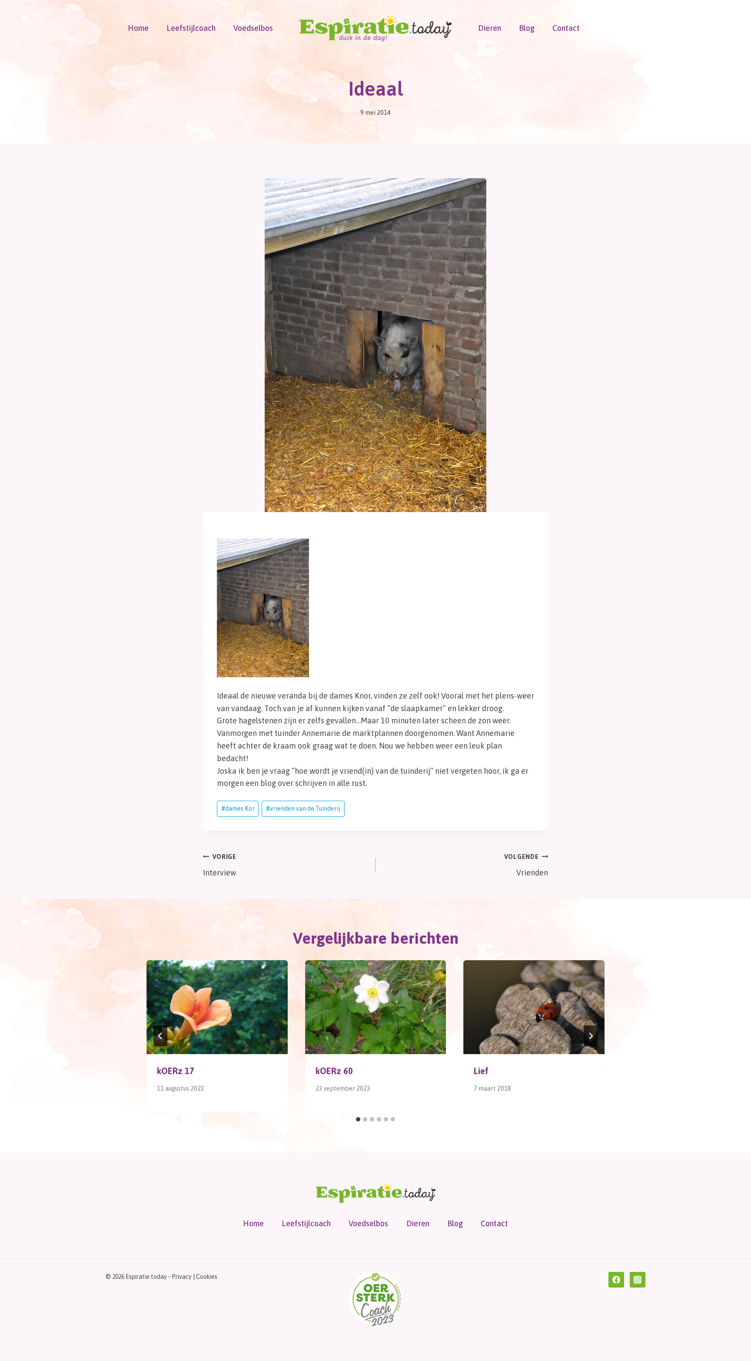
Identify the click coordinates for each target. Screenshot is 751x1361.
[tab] (358, 1119)
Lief (481, 1071)
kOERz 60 (334, 1071)
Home (138, 28)
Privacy (182, 1276)
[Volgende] (591, 1035)
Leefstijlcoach (191, 28)
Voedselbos (253, 28)
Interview (219, 865)
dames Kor (238, 808)
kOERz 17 (175, 1071)
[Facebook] (616, 1280)
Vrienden (526, 865)
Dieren (489, 28)
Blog (527, 28)
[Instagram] (637, 1280)
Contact (566, 28)
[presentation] (217, 1007)
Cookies (206, 1276)
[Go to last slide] (160, 1035)
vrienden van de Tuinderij (303, 808)
